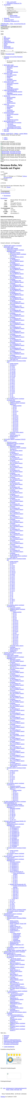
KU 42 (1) (15, 411)
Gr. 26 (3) (12, 383)
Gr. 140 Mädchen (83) (15, 331)
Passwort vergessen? (15, 17)
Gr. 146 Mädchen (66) (15, 335)
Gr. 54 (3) (12, 906)
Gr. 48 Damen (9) (14, 840)
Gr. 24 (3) (12, 380)
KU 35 (14, 613)
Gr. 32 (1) (12, 591)
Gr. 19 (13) (12, 572)
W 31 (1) (15, 878)
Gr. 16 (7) (12, 568)
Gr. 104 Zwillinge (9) (15, 713)
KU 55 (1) (15, 428)
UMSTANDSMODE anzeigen (14, 91)
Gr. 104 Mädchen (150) (16, 306)
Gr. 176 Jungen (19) (15, 550)
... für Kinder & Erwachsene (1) (14, 1014)
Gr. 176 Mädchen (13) (15, 356)
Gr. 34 (11, 395)
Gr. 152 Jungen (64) (15, 533)
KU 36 (14, 614)
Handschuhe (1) (14, 436)
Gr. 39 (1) (12, 397)
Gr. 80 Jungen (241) (15, 482)
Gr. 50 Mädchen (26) (15, 268)
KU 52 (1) (15, 797)
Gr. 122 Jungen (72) (15, 512)
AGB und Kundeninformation (11, 1042)
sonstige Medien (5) (15, 930)
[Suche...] (19, 52)
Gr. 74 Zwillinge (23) (15, 692)
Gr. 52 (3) (12, 905)
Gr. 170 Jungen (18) (15, 546)
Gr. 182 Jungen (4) (14, 554)
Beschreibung (7, 195)
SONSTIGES (7, 46)
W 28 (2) (15, 876)
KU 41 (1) (15, 621)
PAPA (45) (6, 104)
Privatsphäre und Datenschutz (11, 1044)
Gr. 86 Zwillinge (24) (15, 700)
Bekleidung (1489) (11, 445)
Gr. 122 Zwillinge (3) (15, 725)
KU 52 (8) (15, 637)
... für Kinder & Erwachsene (14, 126)
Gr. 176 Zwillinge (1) (15, 763)
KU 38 (14, 617)
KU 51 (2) (15, 635)
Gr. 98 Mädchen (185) (15, 301)
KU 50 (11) (16, 634)
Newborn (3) (13, 563)
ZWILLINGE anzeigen (12, 83)
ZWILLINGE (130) (9, 82)
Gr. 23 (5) (12, 578)
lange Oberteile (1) (14, 982)
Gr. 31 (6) (12, 390)
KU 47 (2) (15, 418)
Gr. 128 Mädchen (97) (15, 322)
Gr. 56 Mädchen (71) (15, 272)
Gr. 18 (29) (12, 372)
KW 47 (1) (15, 897)
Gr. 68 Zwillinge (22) (15, 687)
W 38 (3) (15, 883)
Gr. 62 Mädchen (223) (15, 276)
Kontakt (6, 1038)
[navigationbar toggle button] (5, 27)
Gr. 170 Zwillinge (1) (15, 759)
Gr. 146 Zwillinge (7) (15, 742)
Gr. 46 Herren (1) (14, 866)
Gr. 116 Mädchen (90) (15, 314)
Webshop (3, 1096)
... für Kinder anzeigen (15, 958)
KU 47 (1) (15, 630)
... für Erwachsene (11, 125)
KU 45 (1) (15, 415)
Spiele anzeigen (17, 933)
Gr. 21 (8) (12, 575)
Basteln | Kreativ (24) (15, 926)
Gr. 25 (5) (12, 581)
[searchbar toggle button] (4, 28)
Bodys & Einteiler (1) (15, 963)
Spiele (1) (12, 932)
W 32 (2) (15, 880)
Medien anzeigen (14, 920)
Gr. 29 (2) (12, 586)
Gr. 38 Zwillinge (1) (15, 664)
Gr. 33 (11, 592)
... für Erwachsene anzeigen (17, 993)
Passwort (9, 10)
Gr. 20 (11, 774)
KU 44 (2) (15, 626)
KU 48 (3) (15, 419)
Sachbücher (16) (14, 929)
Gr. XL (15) (13, 819)
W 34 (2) (15, 881)
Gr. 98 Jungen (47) (14, 495)
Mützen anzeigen (17, 405)
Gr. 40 (11, 602)
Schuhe (8, 69)
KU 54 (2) (15, 426)
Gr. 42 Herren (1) (14, 863)
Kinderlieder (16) (14, 943)
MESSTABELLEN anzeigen (14, 122)
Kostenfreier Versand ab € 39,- (14, 3)
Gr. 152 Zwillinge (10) (15, 746)
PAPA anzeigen (11, 105)
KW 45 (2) (15, 895)
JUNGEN (6, 39)
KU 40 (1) (15, 620)
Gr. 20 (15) (12, 374)
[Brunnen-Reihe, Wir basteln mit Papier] (11, 151)
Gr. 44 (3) (12, 812)
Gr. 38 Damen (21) (14, 833)
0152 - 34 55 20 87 (11, 2)
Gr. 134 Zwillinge (14, 734)
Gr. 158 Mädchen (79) (15, 344)
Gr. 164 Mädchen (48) (15, 348)
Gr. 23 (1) (12, 779)
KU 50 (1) (15, 796)
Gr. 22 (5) (12, 577)
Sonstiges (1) (13, 651)
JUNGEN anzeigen (11, 74)
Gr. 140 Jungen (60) (15, 525)
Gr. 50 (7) (12, 817)
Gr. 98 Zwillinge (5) (15, 708)
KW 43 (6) (15, 892)
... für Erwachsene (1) (12, 992)
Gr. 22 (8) (12, 377)
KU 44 (14, 414)
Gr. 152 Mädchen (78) (15, 339)
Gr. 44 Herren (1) (14, 864)
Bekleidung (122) (11, 658)
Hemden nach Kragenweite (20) (18, 884)
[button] (1, 146)
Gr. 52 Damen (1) (14, 843)
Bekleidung (10, 67)
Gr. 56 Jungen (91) (14, 466)
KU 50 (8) (15, 421)
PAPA (5, 45)
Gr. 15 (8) (12, 367)
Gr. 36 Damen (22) (14, 832)
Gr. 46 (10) (12, 814)
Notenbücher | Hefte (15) (16, 927)
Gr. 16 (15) (12, 369)
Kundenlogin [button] (7, 4)
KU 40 (14, 408)
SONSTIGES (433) (9, 112)
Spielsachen (10, 117)
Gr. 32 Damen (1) (14, 829)
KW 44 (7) (15, 894)
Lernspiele (15, 939)
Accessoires (10, 70)
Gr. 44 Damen (13, 838)
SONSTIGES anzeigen (12, 114)
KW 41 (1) (15, 890)
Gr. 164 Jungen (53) (15, 541)
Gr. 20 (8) (12, 574)
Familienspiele (16, 934)
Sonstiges (12, 438)
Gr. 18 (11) (12, 571)
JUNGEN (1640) (8, 73)
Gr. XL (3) (12, 902)
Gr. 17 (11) (12, 370)
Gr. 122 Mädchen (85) (15, 318)
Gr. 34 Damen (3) (14, 831)
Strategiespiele (16, 940)
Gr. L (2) (12, 818)
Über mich (6, 129)
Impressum (6, 1035)
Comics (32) (13, 925)
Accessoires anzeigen (15, 401)
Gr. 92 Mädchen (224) (15, 297)
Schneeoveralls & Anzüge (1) (17, 986)
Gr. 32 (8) (12, 391)
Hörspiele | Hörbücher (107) (17, 944)
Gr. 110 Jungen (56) (15, 504)
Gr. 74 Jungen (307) (15, 478)
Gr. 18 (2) (12, 772)
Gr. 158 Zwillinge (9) (15, 751)
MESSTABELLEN (9, 48)
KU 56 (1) (15, 429)
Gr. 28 (11, 780)
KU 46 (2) (15, 417)
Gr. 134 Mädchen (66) (15, 327)
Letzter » (6, 139)
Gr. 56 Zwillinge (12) (15, 679)
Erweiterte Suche (10, 54)
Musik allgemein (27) (15, 942)
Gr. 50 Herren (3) (14, 869)
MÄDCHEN (7, 38)
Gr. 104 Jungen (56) (15, 499)
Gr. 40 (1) (12, 811)
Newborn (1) (13, 365)
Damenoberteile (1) (14, 1002)
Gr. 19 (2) (12, 773)
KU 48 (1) (15, 794)
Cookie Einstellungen (9, 1046)
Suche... (25, 52)
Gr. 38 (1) (12, 599)
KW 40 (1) (15, 888)
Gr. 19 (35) (12, 373)
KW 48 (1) (15, 898)
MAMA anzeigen (11, 97)
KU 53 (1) (15, 638)
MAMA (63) (7, 96)
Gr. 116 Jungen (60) (15, 508)
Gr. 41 (11, 603)
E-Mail (8, 9)
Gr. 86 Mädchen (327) (15, 293)
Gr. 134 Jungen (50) (15, 520)
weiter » (6, 137)
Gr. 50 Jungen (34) (14, 461)
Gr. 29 (11, 781)
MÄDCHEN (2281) (9, 65)
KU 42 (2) (15, 623)
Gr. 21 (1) (12, 776)
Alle (5, 36)
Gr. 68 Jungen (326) (15, 474)
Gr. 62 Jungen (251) (15, 470)
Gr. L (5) (12, 901)
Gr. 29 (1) (12, 387)
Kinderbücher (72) (14, 922)
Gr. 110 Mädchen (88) (15, 310)
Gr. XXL (12, 904)
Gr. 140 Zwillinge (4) (15, 738)
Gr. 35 (11, 394)
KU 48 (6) (15, 631)
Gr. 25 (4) (12, 381)
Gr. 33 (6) (12, 393)
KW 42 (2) (15, 891)
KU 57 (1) (15, 431)
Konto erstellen (13, 15)
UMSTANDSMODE (9, 42)
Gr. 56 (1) (12, 908)
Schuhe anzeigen (14, 363)
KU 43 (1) (15, 624)
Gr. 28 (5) (12, 386)
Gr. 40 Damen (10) (14, 835)
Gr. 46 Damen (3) (14, 839)
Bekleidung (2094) (11, 251)
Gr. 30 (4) (12, 388)
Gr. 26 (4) (12, 582)
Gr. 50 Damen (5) (14, 842)
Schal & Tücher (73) (15, 435)
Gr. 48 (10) (12, 815)
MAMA (6, 43)
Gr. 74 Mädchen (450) (15, 285)
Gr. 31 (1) (12, 589)
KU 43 (14, 412)
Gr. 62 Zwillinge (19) (15, 683)
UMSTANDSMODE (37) (10, 90)
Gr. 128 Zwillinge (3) (15, 730)
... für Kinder (10, 124)
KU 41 (14, 410)
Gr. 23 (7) (12, 379)
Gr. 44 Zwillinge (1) (15, 671)
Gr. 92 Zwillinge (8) (15, 704)
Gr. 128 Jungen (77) (15, 516)
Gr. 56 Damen (13, 846)
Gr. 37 (11, 598)
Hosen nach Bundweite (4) (16, 871)
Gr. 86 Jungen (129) (15, 487)
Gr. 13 (11, 564)
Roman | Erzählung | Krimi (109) (18, 923)
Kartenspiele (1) (17, 936)
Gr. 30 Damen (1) (14, 828)
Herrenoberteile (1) (14, 1010)
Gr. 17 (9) (12, 570)
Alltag (8, 118)
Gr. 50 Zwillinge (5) (15, 675)
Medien (9, 115)
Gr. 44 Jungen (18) (14, 457)
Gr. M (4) (12, 899)
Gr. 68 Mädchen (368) (15, 280)
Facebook (6, 1037)
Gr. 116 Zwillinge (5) (15, 721)
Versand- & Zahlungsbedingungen (12, 1039)
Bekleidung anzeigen (15, 252)
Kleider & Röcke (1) (15, 970)
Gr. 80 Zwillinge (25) (15, 696)
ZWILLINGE (7, 41)
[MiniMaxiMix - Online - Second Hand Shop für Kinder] (14, 25)
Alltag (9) (23, 950)
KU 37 (14, 616)
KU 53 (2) (15, 425)
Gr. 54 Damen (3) (14, 845)
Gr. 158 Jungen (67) (15, 537)
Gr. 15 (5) (12, 567)
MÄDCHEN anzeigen (12, 66)
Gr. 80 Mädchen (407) (15, 289)
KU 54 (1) (15, 640)
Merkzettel (6, 18)
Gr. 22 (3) (12, 777)
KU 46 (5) (15, 628)
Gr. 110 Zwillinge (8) (15, 717)
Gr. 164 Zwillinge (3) (15, 755)
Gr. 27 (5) (12, 384)
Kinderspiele (16, 937)
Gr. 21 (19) (12, 376)
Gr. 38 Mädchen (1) (15, 259)
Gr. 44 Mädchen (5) (15, 264)
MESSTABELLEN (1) (9, 121)
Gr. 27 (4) (12, 584)
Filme (11, 946)
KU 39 (14, 407)
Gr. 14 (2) (12, 366)
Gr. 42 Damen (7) (14, 836)
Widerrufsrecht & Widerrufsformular (13, 1041)
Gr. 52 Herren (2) (14, 870)
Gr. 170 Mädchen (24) (15, 352)
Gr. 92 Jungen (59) (14, 491)
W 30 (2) (15, 877)
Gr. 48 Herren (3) (14, 867)
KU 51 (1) (15, 422)
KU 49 (14, 633)
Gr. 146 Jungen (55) (15, 529)
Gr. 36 (11, 596)
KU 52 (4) (15, 424)
